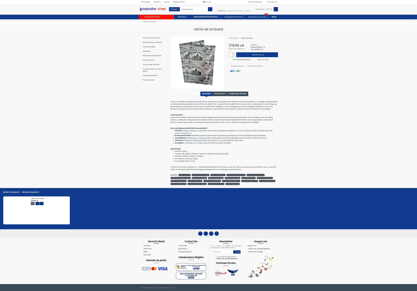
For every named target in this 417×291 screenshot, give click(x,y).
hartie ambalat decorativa (180, 178)
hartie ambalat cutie (178, 184)
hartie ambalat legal (178, 181)
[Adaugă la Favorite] (37, 203)
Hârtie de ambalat (37, 198)
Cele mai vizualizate (30, 192)
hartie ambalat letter (264, 178)
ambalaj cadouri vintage (197, 184)
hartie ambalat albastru (231, 181)
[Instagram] (206, 233)
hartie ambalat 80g (199, 178)
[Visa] (272, 287)
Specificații (219, 94)
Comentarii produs (238, 94)
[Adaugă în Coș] (33, 203)
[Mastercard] (277, 287)
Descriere (206, 94)
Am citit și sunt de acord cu (227, 258)
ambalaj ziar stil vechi (216, 184)
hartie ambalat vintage (200, 175)
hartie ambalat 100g (216, 178)
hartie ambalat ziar (218, 175)
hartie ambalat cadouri (255, 175)
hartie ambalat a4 (248, 178)
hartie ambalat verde (249, 181)
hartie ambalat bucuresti (236, 175)
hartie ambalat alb (195, 181)
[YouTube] (211, 233)
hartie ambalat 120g (232, 178)
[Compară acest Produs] (42, 203)
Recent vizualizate (11, 192)
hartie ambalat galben (212, 181)
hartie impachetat (232, 184)
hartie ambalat (184, 175)
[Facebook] (200, 233)
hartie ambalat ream (267, 181)
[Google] (216, 233)
